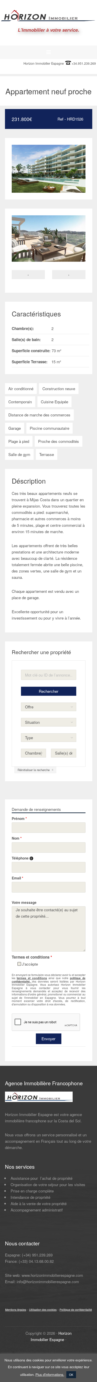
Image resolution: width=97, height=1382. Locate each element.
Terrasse (46, 454)
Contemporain (20, 401)
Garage (14, 428)
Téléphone (22, 858)
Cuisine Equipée (54, 401)
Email (17, 878)
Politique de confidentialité (76, 1309)
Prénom (19, 818)
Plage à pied (18, 441)
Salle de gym (19, 454)
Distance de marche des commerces (39, 415)
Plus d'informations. (49, 1374)
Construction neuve (58, 388)
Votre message (24, 902)
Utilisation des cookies (43, 1309)
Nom (17, 838)
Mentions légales (15, 1309)
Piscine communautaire (49, 428)
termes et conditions (32, 978)
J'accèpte (30, 964)
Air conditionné (20, 388)
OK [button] (71, 1375)
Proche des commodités (58, 441)
